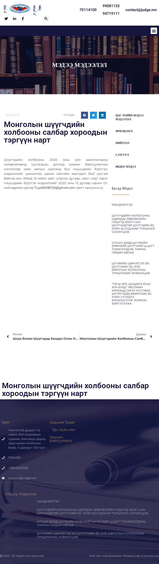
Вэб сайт (95, 556)
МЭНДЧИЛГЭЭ (122, 204)
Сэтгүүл (122, 154)
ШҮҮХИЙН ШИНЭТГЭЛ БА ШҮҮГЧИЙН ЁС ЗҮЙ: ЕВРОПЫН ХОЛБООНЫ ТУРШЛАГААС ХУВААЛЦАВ (131, 268)
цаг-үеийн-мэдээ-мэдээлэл (130, 117)
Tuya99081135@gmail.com (55, 188)
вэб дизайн (111, 556)
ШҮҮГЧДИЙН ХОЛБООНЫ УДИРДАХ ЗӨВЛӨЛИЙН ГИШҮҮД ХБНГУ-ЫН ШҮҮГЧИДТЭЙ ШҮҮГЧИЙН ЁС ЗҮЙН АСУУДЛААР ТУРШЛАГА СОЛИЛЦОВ (133, 224)
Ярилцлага (124, 131)
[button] (46, 19)
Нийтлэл (122, 143)
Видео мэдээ (126, 166)
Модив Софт (132, 556)
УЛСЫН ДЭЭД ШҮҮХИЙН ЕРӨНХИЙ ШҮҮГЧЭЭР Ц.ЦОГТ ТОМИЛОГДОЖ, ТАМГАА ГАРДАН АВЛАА (133, 247)
